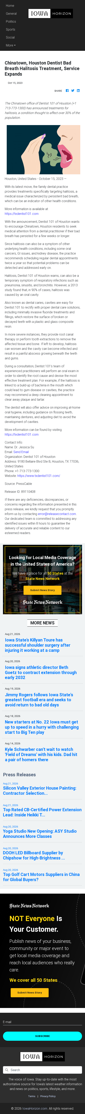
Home (12, 5)
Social (10, 37)
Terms (31, 1096)
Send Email (21, 452)
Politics (11, 21)
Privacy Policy (48, 1096)
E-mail (7, 1022)
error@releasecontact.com (57, 514)
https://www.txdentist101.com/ (38, 476)
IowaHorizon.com (34, 1108)
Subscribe (42, 1036)
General (11, 13)
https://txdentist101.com (22, 214)
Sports (10, 29)
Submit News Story (42, 590)
